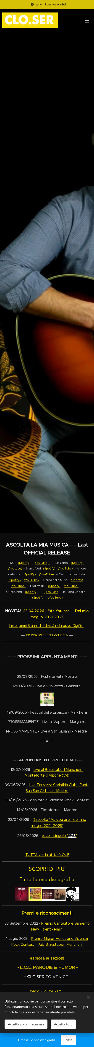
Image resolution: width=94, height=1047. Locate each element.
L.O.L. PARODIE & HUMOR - (49, 967)
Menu (87, 20)
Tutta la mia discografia (47, 879)
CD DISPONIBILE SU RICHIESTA (47, 635)
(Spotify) (24, 563)
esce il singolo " (55, 835)
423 (72, 835)
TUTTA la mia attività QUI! (47, 855)
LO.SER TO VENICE (49, 976)
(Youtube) (15, 568)
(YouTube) (42, 563)
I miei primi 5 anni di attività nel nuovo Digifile (46, 626)
